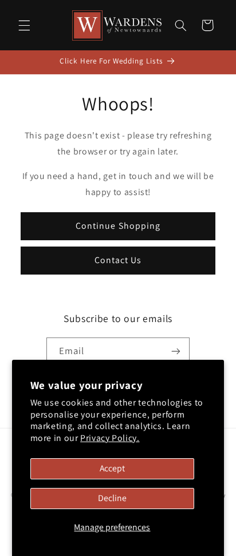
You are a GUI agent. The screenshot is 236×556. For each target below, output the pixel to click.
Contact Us (118, 260)
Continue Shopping (118, 226)
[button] (24, 25)
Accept (112, 468)
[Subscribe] (176, 351)
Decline (112, 498)
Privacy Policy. (109, 438)
